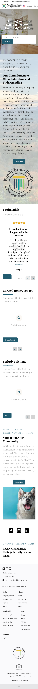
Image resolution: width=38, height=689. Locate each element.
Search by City (8, 615)
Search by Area (8, 625)
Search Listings (10, 340)
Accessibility (25, 626)
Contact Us (22, 599)
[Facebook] (11, 530)
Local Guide (7, 611)
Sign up (29, 6)
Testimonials (22, 603)
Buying (5, 603)
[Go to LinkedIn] (10, 568)
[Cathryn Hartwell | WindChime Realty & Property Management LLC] (19, 653)
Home (20, 606)
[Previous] (15, 349)
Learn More (19, 161)
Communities (7, 599)
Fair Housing (25, 629)
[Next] (33, 278)
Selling (5, 606)
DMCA (23, 622)
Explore (5, 592)
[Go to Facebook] (4, 568)
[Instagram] (19, 530)
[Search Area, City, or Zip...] (19, 37)
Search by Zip (7, 622)
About (20, 592)
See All (7, 277)
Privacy (23, 615)
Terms (23, 618)
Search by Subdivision (10, 618)
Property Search (8, 596)
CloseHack (24, 680)
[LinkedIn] (27, 530)
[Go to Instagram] (7, 568)
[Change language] (24, 6)
